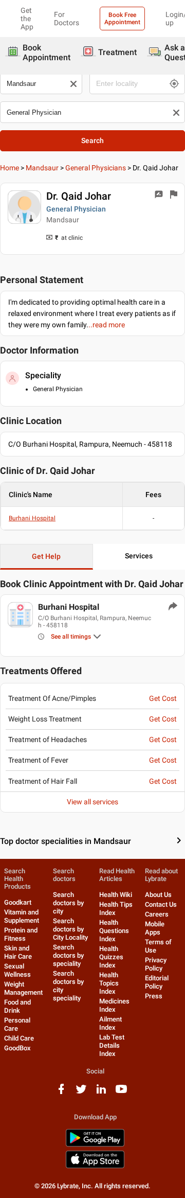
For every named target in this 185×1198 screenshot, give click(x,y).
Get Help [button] (46, 556)
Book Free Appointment (122, 18)
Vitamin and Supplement (21, 916)
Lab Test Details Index (111, 1045)
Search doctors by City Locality (70, 929)
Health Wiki (115, 894)
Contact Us (161, 904)
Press (153, 996)
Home (9, 168)
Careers (157, 914)
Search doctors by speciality (68, 955)
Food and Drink (17, 1006)
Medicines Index (114, 1005)
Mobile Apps (154, 928)
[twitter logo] (81, 1093)
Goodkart (17, 902)
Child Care (19, 1038)
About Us (158, 894)
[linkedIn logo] (101, 1093)
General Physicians (95, 168)
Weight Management (23, 988)
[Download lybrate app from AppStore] (95, 1166)
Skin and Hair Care (18, 952)
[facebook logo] (61, 1093)
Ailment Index (110, 1023)
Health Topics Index (109, 983)
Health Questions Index (114, 931)
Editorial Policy (157, 982)
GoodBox (17, 1048)
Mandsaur (42, 168)
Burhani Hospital (32, 518)
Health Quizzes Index (111, 957)
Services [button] (139, 556)
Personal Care (17, 1024)
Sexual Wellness (17, 970)
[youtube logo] (121, 1093)
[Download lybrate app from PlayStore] (95, 1145)
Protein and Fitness (21, 934)
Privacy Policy (155, 964)
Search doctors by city (68, 903)
